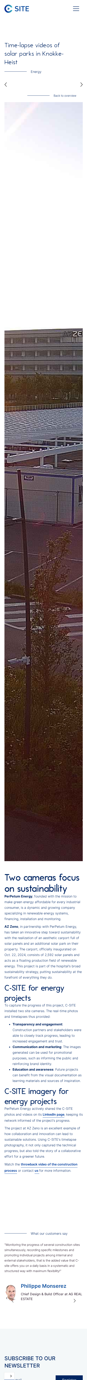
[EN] (9, 1376)
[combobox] (9, 1376)
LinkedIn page (53, 1114)
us (37, 1170)
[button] (76, 8)
